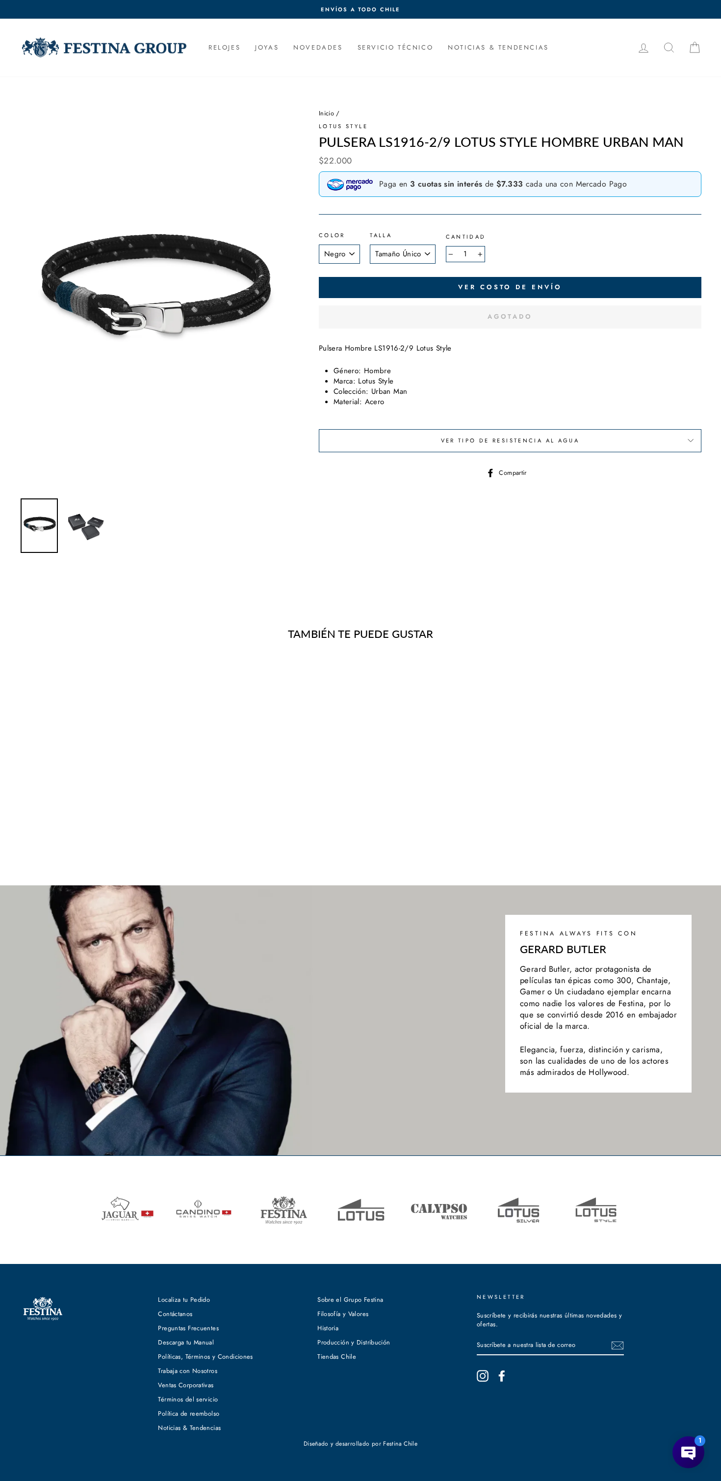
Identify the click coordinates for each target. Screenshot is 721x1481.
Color (332, 235)
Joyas (267, 47)
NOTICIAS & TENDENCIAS (498, 47)
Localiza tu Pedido (184, 1299)
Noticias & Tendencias (189, 1427)
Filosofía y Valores (342, 1313)
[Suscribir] (617, 1345)
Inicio (326, 113)
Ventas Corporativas (185, 1385)
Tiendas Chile (336, 1356)
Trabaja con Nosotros (187, 1370)
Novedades (317, 47)
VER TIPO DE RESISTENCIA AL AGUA (510, 440)
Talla (381, 235)
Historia (327, 1328)
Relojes (224, 47)
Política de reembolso (188, 1413)
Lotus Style (343, 126)
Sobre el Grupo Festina (350, 1299)
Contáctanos (175, 1313)
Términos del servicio (188, 1399)
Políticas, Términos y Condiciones (205, 1356)
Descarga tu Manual (186, 1342)
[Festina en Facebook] (502, 1376)
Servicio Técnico (396, 47)
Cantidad (466, 237)
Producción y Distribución (353, 1342)
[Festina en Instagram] (483, 1376)
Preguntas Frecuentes (188, 1328)
